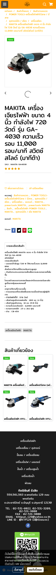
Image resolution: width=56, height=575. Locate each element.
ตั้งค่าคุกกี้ (18, 569)
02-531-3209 (41, 508)
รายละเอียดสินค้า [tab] (15, 246)
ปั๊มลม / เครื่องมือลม (28, 455)
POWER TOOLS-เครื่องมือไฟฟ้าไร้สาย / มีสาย (26, 197)
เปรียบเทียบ (37, 188)
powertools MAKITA (16, 205)
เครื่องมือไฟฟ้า (28, 441)
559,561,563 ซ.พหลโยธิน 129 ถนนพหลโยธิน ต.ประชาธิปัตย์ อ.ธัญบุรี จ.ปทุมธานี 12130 (28, 498)
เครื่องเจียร (17, 202)
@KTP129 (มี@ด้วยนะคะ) (34, 519)
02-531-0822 (22, 508)
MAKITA (39, 202)
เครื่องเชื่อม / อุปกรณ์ (28, 448)
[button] (43, 4)
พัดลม (28, 483)
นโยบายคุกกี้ (25, 563)
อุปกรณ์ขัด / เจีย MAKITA (28, 211)
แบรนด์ (29, 202)
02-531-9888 (28, 511)
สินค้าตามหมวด (21, 195)
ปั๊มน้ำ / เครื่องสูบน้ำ (28, 469)
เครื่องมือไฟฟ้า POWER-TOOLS (30, 208)
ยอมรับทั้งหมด (35, 569)
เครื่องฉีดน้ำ (28, 476)
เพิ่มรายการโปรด (15, 188)
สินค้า (10, 208)
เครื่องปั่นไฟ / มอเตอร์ (28, 462)
